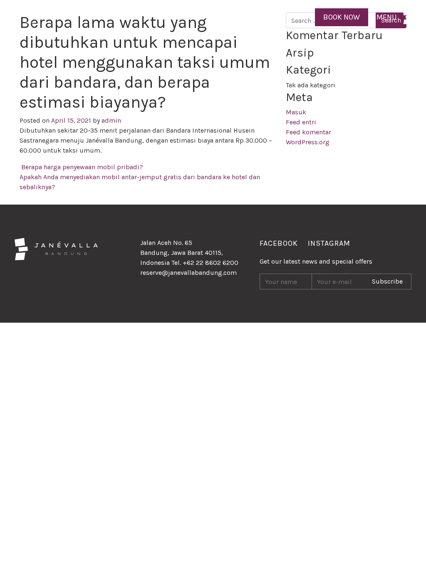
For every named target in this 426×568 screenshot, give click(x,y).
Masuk (296, 112)
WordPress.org (307, 142)
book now (341, 17)
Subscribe (387, 281)
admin (110, 120)
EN (302, 17)
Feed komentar (308, 132)
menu (386, 17)
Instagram (329, 243)
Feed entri (301, 122)
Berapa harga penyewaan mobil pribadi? (81, 167)
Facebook (279, 243)
